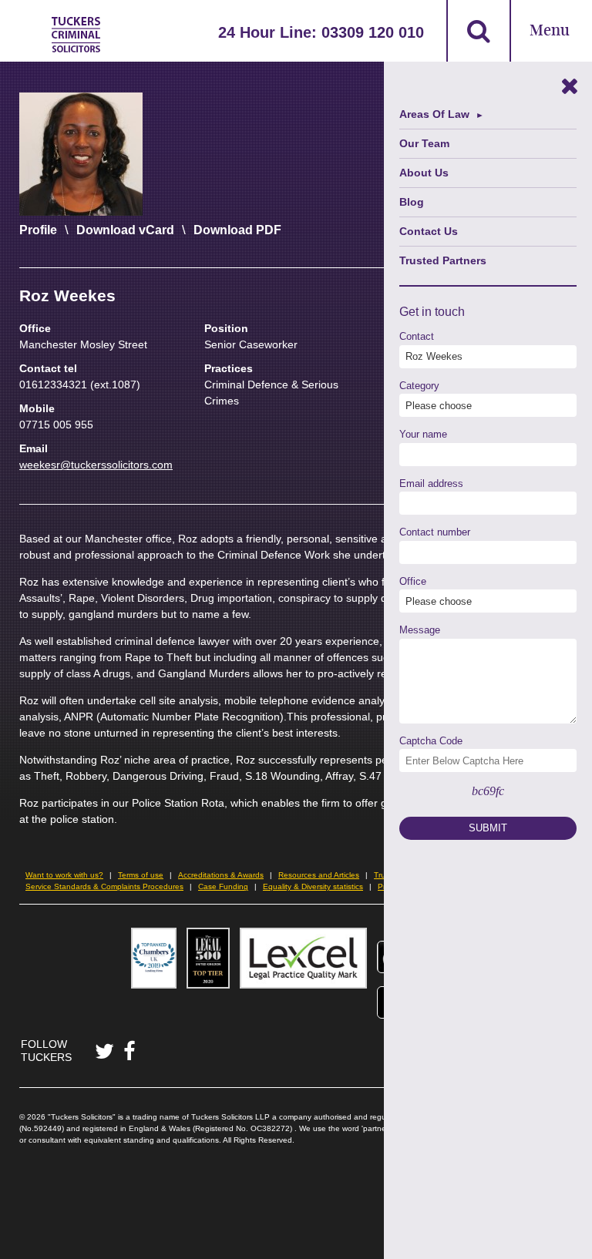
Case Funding (223, 886)
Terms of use (140, 875)
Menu (550, 31)
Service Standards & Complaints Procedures (104, 886)
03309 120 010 (372, 32)
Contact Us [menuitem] (428, 231)
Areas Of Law (434, 114)
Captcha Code (430, 741)
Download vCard (125, 230)
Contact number (434, 532)
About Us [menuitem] (424, 172)
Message (419, 630)
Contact (416, 336)
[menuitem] (488, 114)
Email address (431, 483)
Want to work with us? (64, 875)
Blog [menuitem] (411, 202)
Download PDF (237, 230)
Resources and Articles (318, 875)
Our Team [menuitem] (424, 143)
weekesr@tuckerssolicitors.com (96, 464)
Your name (423, 434)
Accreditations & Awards (221, 875)
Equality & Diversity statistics (313, 886)
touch (450, 311)
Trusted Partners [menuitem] (442, 260)
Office (412, 581)
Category (419, 385)
